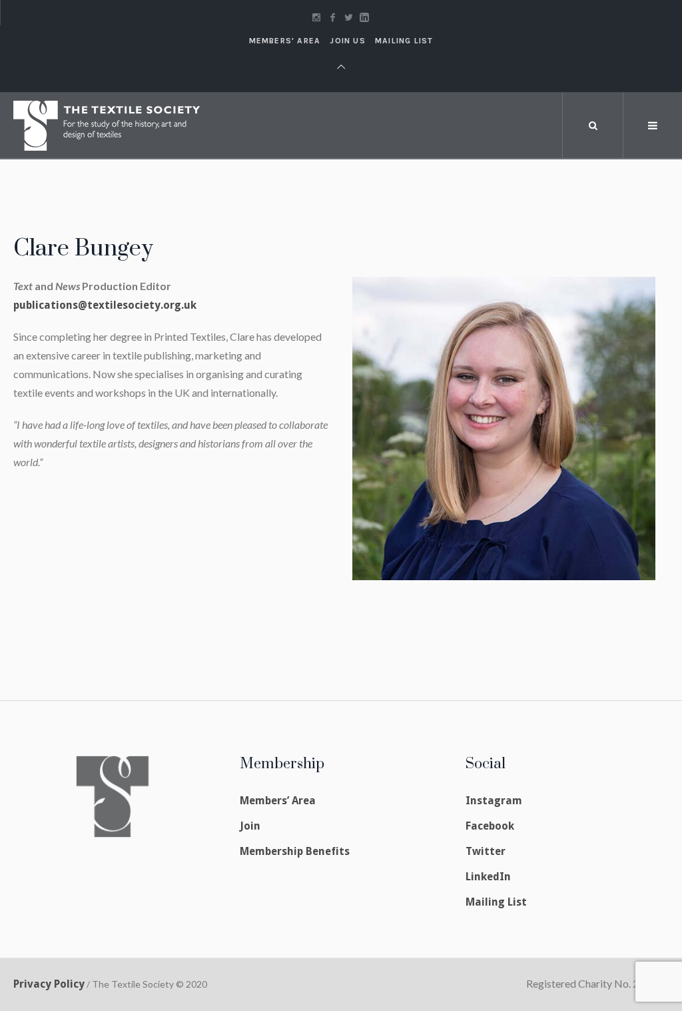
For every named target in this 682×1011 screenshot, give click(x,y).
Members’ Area (278, 800)
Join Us (347, 40)
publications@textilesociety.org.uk (104, 305)
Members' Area (285, 40)
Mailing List (404, 40)
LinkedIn (488, 876)
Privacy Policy (49, 984)
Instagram (494, 800)
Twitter (486, 851)
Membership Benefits (295, 851)
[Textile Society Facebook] (332, 17)
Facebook (490, 826)
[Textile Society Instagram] (316, 17)
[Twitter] (348, 17)
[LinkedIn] (364, 17)
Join (250, 826)
